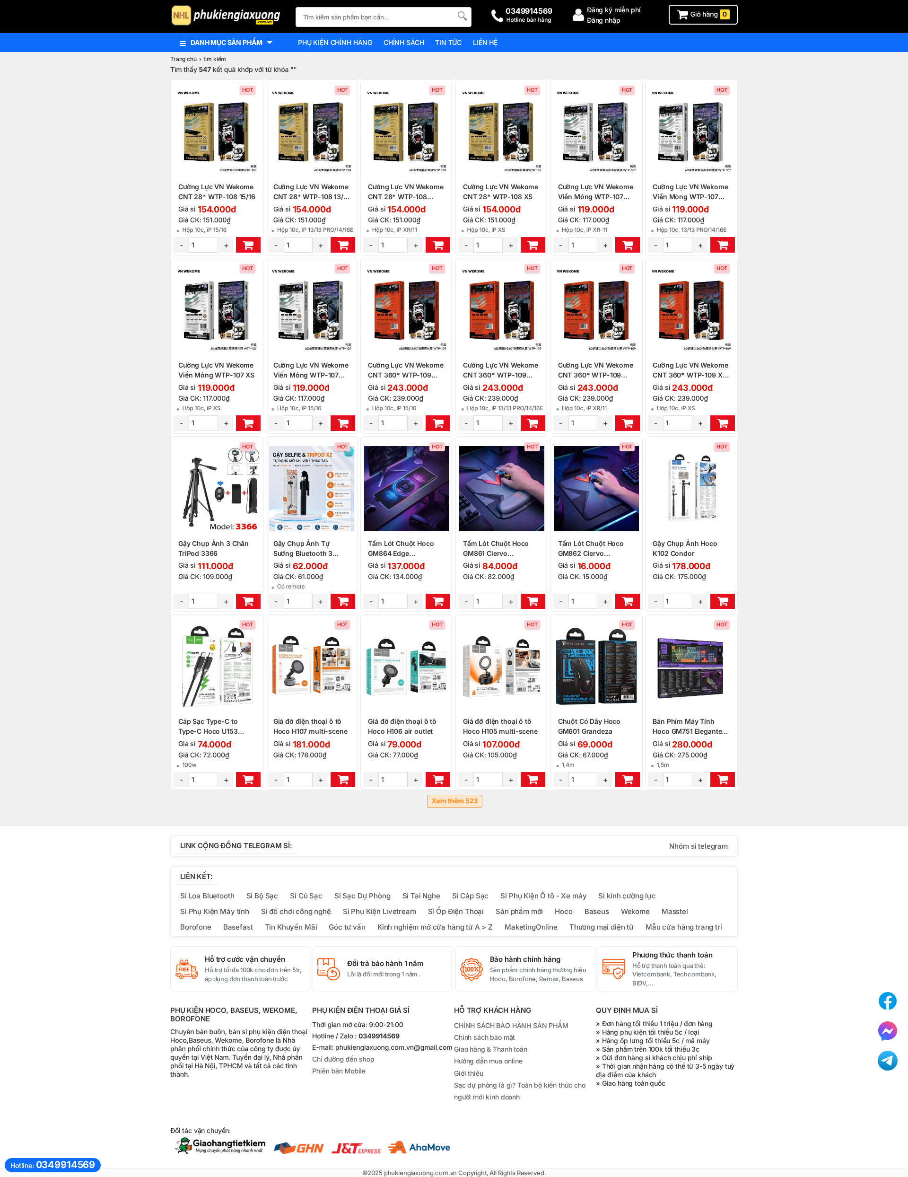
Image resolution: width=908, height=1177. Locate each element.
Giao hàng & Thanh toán (490, 1049)
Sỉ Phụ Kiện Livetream (379, 911)
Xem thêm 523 (455, 801)
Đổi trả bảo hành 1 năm (385, 963)
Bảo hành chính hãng (525, 959)
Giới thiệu (468, 1073)
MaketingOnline (531, 926)
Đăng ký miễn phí (614, 10)
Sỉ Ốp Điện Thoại (456, 911)
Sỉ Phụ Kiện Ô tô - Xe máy (543, 895)
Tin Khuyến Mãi (291, 926)
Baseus (597, 911)
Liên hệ (485, 42)
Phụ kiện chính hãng (335, 42)
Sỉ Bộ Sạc (262, 895)
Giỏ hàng (708, 14)
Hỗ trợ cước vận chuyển (245, 959)
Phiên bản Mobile (339, 1071)
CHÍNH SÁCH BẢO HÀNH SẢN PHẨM (511, 1025)
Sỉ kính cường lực (626, 895)
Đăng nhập (603, 20)
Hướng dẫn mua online (488, 1061)
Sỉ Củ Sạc (306, 895)
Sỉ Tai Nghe (421, 895)
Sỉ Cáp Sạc (470, 895)
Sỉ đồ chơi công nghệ (296, 911)
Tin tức (448, 42)
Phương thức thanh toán (672, 955)
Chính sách (404, 42)
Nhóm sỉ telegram (698, 846)
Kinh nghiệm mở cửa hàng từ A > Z (435, 926)
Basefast (238, 926)
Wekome (635, 911)
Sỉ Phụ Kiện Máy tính (214, 911)
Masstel (675, 911)
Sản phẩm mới (519, 911)
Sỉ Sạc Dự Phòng (362, 895)
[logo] (228, 16)
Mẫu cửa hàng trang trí (684, 926)
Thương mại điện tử (601, 926)
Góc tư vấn (347, 926)
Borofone (195, 926)
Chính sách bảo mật (484, 1037)
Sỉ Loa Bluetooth (207, 895)
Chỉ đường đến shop (343, 1059)
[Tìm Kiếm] (461, 16)
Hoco (563, 911)
